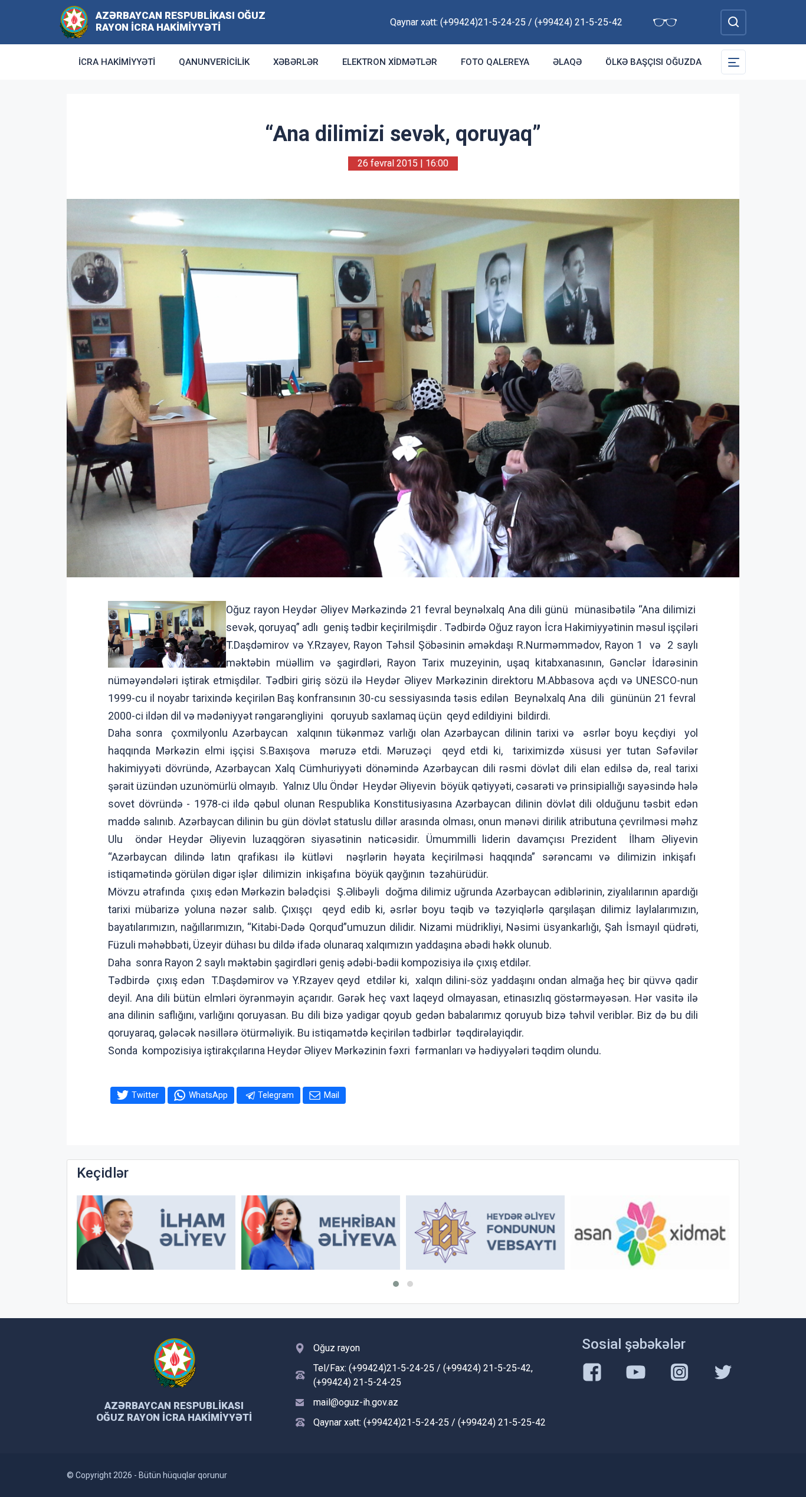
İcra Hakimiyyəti (116, 62)
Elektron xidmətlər (389, 62)
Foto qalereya (495, 62)
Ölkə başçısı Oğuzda (653, 62)
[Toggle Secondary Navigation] (733, 62)
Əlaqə (567, 62)
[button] (396, 1284)
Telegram (276, 1095)
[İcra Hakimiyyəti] (74, 21)
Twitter (145, 1095)
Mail (331, 1095)
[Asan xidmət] (650, 1232)
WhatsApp (208, 1095)
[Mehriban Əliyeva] (320, 1232)
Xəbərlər (296, 62)
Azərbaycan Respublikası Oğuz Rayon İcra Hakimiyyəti (181, 21)
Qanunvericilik (214, 62)
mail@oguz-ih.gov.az (355, 1402)
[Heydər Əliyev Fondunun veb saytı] (485, 1232)
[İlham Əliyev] (156, 1232)
